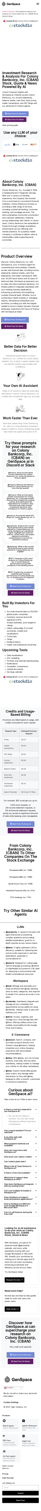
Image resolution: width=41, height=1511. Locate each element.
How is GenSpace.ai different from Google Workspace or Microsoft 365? (17, 1206)
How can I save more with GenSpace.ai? (15, 1151)
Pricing (5, 1474)
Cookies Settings (11, 1402)
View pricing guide (10, 125)
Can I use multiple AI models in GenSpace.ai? (17, 1192)
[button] (38, 4)
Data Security (8, 1478)
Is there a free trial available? (17, 1173)
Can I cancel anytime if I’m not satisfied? (17, 1131)
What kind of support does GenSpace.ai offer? (16, 1178)
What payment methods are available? (16, 1144)
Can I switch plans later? (15, 1161)
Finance (11, 11)
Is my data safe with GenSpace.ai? (13, 1138)
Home (4, 11)
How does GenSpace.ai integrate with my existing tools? (19, 1185)
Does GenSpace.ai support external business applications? (18, 1198)
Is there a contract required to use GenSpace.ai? (17, 1110)
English (10, 1388)
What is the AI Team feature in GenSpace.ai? (17, 1167)
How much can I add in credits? (18, 1157)
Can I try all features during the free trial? (18, 1213)
